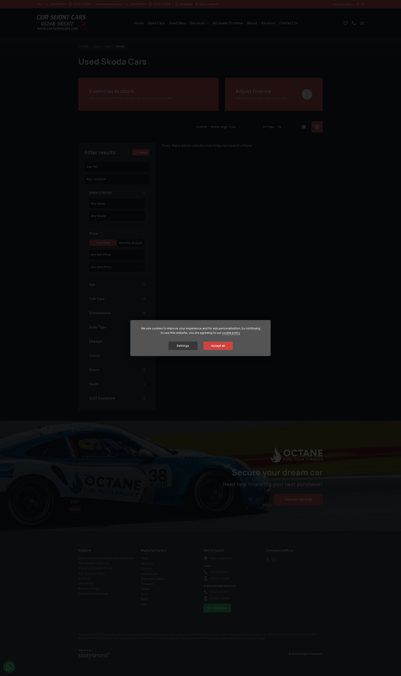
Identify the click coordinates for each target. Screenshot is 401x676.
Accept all (218, 346)
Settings (183, 346)
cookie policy (231, 333)
